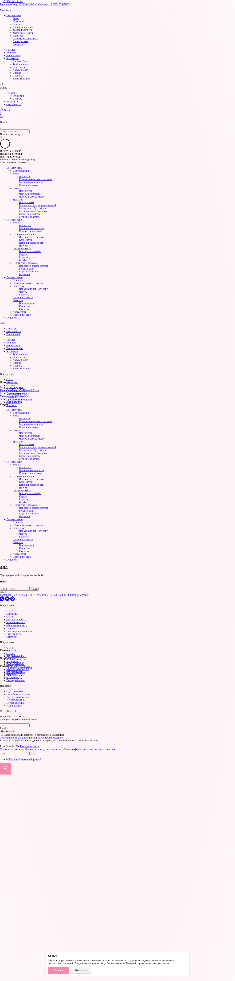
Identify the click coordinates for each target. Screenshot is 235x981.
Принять (58, 970)
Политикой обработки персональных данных (147, 963)
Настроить (81, 970)
